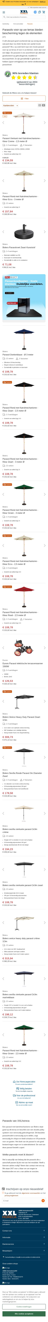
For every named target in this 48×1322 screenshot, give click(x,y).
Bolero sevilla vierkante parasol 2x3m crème (20, 830)
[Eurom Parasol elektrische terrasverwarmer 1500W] (24, 648)
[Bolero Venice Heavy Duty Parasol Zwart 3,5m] (24, 701)
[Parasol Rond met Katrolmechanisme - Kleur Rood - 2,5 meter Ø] (24, 597)
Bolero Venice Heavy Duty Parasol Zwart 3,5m (21, 718)
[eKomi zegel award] (7, 74)
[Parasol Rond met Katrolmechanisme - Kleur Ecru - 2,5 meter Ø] (24, 545)
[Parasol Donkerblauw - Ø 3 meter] (24, 339)
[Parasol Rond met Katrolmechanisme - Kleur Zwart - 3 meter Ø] (24, 443)
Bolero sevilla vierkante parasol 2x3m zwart (23, 885)
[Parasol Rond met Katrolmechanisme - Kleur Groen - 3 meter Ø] (24, 494)
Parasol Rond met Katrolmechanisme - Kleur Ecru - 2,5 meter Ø (20, 562)
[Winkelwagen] (44, 12)
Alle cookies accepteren (24, 1314)
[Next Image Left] (3, 123)
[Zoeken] (4, 17)
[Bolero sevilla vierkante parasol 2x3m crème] (24, 813)
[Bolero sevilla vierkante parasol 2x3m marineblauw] (24, 979)
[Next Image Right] (45, 123)
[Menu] (3, 12)
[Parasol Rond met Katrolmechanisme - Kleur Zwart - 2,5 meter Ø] (24, 392)
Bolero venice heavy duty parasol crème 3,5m (21, 940)
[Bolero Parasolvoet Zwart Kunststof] (24, 232)
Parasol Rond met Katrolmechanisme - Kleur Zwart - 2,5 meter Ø (20, 409)
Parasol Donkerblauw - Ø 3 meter (18, 355)
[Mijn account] (35, 12)
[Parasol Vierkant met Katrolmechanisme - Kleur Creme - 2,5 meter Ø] (24, 123)
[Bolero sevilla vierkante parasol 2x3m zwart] (24, 870)
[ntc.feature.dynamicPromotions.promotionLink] (24, 298)
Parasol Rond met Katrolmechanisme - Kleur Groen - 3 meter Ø (20, 511)
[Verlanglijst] (39, 12)
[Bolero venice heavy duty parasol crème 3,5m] (24, 923)
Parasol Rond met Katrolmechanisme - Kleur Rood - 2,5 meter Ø (20, 613)
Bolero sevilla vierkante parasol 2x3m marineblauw (20, 996)
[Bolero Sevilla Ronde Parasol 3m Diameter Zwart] (24, 757)
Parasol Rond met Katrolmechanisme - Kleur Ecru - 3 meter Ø (20, 198)
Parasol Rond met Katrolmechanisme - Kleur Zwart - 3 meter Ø (20, 460)
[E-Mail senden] (43, 1200)
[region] (24, 1303)
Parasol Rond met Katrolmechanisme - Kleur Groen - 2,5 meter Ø (20, 1052)
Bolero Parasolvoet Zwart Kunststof (19, 247)
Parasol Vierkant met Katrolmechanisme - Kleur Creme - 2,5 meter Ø (22, 140)
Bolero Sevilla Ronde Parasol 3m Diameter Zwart (22, 774)
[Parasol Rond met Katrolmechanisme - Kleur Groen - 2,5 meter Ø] (24, 1035)
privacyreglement (11, 1196)
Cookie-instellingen (24, 1307)
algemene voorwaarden (31, 1193)
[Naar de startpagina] (24, 12)
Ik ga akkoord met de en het (25, 1194)
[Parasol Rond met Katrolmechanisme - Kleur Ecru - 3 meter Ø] (24, 181)
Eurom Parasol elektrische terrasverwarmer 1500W (23, 665)
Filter (26, 99)
